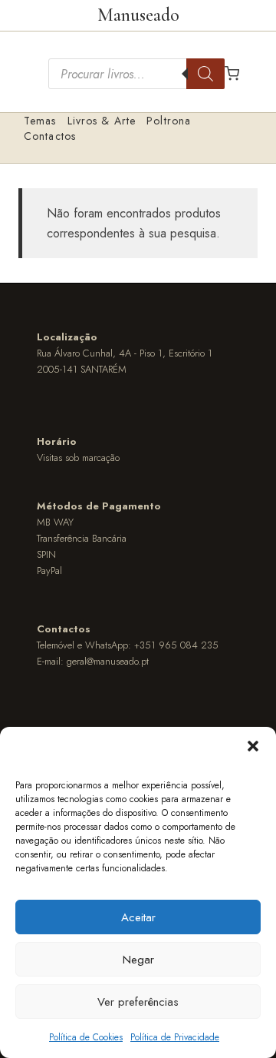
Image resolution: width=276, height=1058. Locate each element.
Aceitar (138, 917)
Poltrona (168, 120)
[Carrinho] (232, 73)
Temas (40, 120)
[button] (253, 746)
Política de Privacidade (174, 1037)
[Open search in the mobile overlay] (136, 73)
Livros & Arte (101, 120)
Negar (138, 959)
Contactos (50, 136)
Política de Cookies (86, 1037)
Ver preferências (138, 1001)
